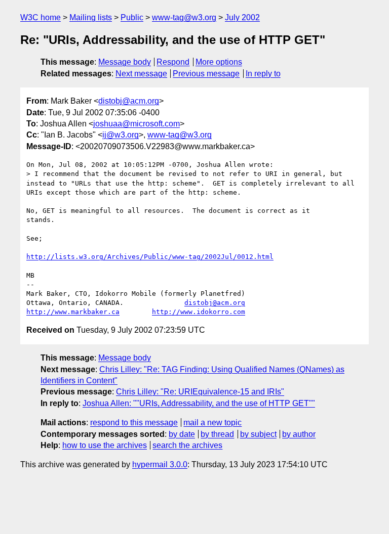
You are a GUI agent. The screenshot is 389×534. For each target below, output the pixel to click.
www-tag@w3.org (184, 17)
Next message (141, 73)
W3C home (40, 17)
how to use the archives (104, 445)
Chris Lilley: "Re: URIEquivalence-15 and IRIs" (200, 391)
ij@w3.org (120, 134)
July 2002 (242, 17)
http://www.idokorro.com (198, 312)
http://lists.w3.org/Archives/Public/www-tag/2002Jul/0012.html (150, 256)
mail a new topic (212, 422)
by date (182, 434)
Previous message (206, 73)
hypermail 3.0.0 (159, 464)
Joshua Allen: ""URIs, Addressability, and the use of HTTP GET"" (199, 403)
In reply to (263, 73)
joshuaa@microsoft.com (136, 123)
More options (219, 62)
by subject (258, 434)
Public (132, 17)
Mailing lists (90, 17)
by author (299, 434)
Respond (173, 62)
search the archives (187, 445)
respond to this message (134, 422)
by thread (217, 434)
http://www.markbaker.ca (73, 312)
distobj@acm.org (128, 101)
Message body (124, 62)
